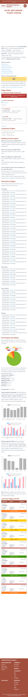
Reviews (16, 682)
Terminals (17, 662)
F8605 (11, 276)
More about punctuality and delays (14, 87)
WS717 (11, 322)
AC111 (11, 208)
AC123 (11, 229)
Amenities (16, 689)
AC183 (11, 251)
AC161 (11, 247)
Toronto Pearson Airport (13, 5)
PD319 (11, 308)
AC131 (11, 244)
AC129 (11, 240)
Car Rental (4, 680)
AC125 (11, 233)
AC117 (11, 219)
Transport (17, 671)
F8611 (11, 283)
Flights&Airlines (6, 662)
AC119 (11, 222)
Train (15, 676)
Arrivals (3, 664)
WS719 (11, 325)
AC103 (11, 194)
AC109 (11, 205)
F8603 (11, 272)
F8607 (11, 279)
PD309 (11, 293)
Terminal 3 (16, 666)
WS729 (11, 329)
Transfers (16, 678)
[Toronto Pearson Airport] (3, 5)
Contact (20, 694)
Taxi (15, 674)
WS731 (11, 332)
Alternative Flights (5, 69)
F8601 (11, 269)
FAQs (15, 687)
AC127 (11, 237)
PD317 (11, 304)
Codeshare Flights (5, 65)
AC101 (11, 190)
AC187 (11, 258)
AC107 (11, 201)
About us (23, 694)
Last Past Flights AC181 (7, 73)
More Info (17, 680)
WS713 (11, 318)
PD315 (11, 300)
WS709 (11, 315)
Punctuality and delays (6, 71)
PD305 (11, 290)
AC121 (11, 226)
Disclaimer (16, 694)
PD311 (11, 297)
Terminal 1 (16, 664)
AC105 (11, 198)
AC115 (11, 215)
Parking (16, 668)
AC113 (11, 212)
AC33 (11, 261)
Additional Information (6, 67)
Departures (4, 666)
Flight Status (4, 64)
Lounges (16, 684)
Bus (15, 672)
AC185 (11, 254)
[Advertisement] (14, 30)
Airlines (3, 669)
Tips (15, 685)
